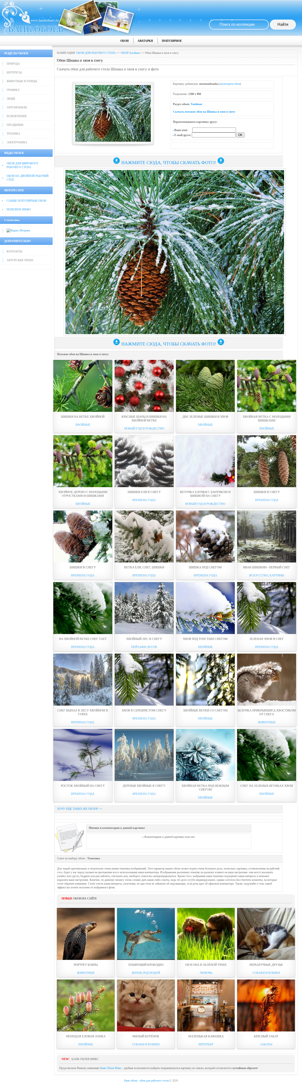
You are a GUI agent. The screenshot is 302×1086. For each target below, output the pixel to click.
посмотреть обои (230, 83)
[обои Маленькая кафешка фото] (206, 1005)
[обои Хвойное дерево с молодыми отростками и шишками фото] (82, 461)
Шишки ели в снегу (144, 492)
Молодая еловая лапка (85, 1036)
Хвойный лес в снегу (144, 639)
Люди (11, 98)
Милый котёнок (145, 1036)
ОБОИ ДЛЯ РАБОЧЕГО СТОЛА (96, 53)
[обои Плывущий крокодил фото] (146, 934)
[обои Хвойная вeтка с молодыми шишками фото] (266, 386)
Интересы (14, 72)
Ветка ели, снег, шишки (144, 567)
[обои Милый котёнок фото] (146, 1005)
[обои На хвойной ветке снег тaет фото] (82, 608)
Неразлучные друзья (266, 965)
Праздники (15, 125)
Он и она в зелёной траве (206, 965)
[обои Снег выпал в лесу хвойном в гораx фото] (82, 680)
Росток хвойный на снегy (83, 786)
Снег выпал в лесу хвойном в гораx (82, 712)
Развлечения (16, 116)
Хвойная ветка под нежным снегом (205, 787)
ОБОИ (124, 41)
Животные (267, 722)
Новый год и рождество (144, 428)
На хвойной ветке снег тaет (83, 639)
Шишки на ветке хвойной (83, 416)
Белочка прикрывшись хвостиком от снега (267, 712)
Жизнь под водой (146, 973)
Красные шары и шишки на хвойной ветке (144, 418)
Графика (13, 90)
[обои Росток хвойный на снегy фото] (82, 755)
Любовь (206, 973)
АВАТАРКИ (145, 41)
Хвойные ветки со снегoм (205, 710)
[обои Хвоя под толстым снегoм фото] (205, 608)
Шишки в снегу (267, 492)
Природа (13, 63)
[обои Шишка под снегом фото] (205, 536)
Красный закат (266, 1036)
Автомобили (17, 107)
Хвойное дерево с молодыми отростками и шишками (82, 494)
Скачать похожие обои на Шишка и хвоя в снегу (204, 111)
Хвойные (196, 104)
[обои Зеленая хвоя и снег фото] (266, 608)
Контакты (14, 251)
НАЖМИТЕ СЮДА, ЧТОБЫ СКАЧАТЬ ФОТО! (168, 162)
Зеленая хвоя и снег (266, 639)
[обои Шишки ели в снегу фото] (144, 461)
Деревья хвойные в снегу (144, 786)
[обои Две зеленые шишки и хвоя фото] (205, 386)
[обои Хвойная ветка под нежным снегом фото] (205, 755)
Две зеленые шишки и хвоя (205, 416)
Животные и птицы (22, 81)
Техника (13, 133)
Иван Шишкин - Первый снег (266, 567)
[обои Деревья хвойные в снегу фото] (144, 755)
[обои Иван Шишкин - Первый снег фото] (266, 536)
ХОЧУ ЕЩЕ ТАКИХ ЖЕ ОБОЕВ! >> (79, 808)
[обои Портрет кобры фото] (86, 934)
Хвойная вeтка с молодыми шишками (266, 418)
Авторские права (20, 260)
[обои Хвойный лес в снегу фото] (144, 608)
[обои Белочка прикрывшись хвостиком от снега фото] (266, 680)
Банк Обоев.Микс (111, 1068)
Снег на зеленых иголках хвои (266, 786)
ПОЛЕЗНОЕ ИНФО (19, 209)
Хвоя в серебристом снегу (144, 710)
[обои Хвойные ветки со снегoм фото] (205, 680)
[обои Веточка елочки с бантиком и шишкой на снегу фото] (205, 461)
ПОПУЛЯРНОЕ (172, 41)
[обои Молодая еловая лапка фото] (86, 1005)
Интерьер (205, 1044)
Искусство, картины (266, 575)
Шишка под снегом (205, 567)
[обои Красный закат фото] (266, 1005)
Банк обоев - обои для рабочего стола (146, 1080)
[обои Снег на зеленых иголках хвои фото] (266, 755)
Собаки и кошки (266, 973)
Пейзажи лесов (144, 647)
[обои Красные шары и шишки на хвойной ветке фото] (144, 386)
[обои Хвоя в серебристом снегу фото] (144, 680)
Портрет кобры (86, 965)
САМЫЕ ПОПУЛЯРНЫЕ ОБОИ (26, 200)
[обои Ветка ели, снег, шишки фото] (144, 536)
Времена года (144, 500)
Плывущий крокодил (146, 965)
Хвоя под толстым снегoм (205, 639)
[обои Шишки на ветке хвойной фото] (82, 386)
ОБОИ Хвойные (130, 53)
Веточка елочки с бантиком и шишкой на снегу (205, 494)
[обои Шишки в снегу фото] (266, 461)
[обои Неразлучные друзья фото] (266, 934)
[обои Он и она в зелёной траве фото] (206, 934)
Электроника (17, 142)
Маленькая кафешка (206, 1036)
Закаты (266, 1044)
